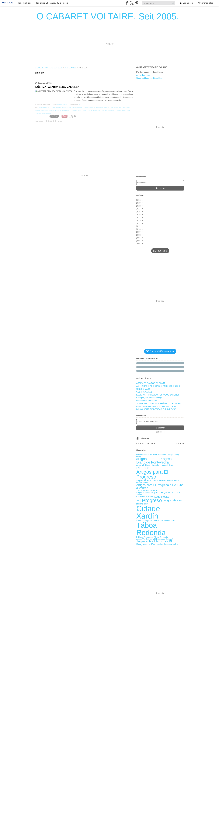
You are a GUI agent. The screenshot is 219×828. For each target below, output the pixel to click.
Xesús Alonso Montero (146, 491)
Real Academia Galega (163, 455)
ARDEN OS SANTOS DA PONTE (151, 383)
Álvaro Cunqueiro (161, 537)
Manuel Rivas (167, 465)
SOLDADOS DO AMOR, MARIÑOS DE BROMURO (158, 403)
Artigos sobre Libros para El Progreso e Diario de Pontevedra (157, 543)
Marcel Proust (142, 483)
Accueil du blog (143, 75)
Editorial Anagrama (144, 537)
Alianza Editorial (143, 465)
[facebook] (127, 3)
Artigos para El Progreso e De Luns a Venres (159, 486)
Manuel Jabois (173, 480)
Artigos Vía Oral (172, 500)
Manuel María (169, 520)
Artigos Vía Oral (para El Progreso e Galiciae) (154, 539)
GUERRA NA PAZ (144, 392)
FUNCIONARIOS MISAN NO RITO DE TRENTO (157, 406)
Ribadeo (142, 468)
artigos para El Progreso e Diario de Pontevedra (156, 460)
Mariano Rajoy (142, 504)
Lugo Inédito (161, 497)
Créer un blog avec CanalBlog (149, 78)
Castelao (156, 465)
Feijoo (138, 456)
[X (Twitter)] (132, 3)
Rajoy (176, 454)
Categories (70, 67)
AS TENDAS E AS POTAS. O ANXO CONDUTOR (158, 386)
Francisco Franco (144, 497)
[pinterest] (137, 3)
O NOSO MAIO (143, 389)
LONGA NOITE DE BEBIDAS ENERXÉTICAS (156, 409)
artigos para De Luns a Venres (151, 480)
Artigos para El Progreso (152, 474)
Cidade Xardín (148, 512)
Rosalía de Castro (144, 455)
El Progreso (149, 500)
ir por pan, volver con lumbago (149, 398)
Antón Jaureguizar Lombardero (149, 521)
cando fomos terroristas (146, 401)
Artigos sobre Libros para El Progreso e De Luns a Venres (158, 494)
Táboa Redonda (151, 529)
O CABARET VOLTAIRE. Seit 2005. (49, 67)
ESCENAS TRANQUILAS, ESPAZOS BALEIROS (158, 395)
